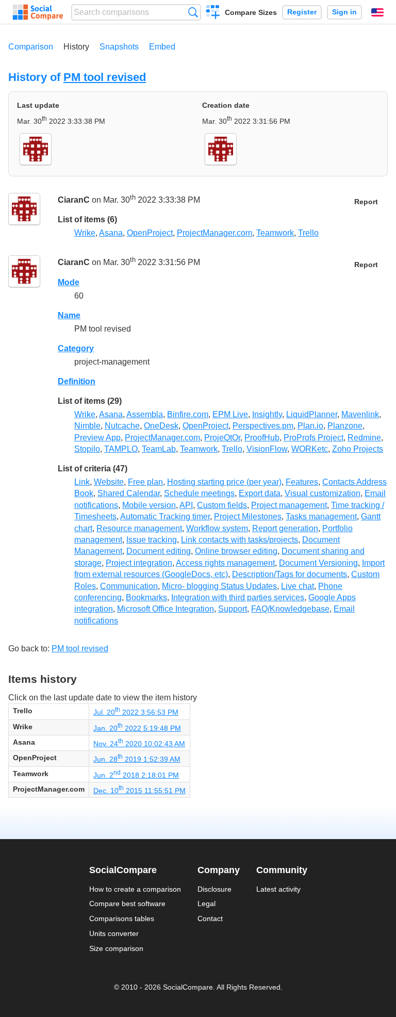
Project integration (139, 563)
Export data (259, 493)
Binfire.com (187, 414)
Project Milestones (248, 516)
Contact (210, 918)
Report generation (285, 528)
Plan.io (310, 425)
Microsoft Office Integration (165, 608)
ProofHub (261, 437)
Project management (289, 505)
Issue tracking (151, 539)
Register (302, 12)
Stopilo (87, 449)
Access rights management (225, 563)
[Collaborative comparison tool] (38, 12)
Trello (308, 232)
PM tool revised (104, 77)
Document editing (158, 551)
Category (76, 348)
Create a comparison (213, 13)
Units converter (114, 933)
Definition (76, 381)
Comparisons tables (121, 918)
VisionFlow (266, 449)
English (377, 12)
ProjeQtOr (222, 437)
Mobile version (149, 505)
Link (82, 482)
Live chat (297, 586)
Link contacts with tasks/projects (239, 539)
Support (232, 608)
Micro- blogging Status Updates (219, 586)
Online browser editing (236, 551)
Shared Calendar (128, 493)
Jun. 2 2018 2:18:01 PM (136, 775)
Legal (206, 903)
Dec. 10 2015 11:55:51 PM (139, 790)
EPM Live (230, 414)
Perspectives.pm (263, 425)
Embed (162, 46)
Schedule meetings (199, 493)
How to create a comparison (135, 889)
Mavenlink (360, 414)
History (76, 46)
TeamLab (159, 449)
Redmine (364, 437)
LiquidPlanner (311, 414)
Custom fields (222, 505)
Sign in (344, 12)
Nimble (87, 425)
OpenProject (150, 232)
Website (109, 482)
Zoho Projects (357, 449)
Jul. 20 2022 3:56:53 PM (135, 712)
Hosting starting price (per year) (224, 482)
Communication (129, 586)
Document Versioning (318, 563)
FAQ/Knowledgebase (290, 608)
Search (193, 12)
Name (69, 315)
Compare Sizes (251, 12)
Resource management (139, 528)
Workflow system (217, 528)
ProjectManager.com (214, 232)
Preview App (97, 437)
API (186, 505)
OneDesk (161, 425)
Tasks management (321, 516)
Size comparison (116, 948)
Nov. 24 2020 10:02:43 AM (139, 744)
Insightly (267, 414)
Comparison (30, 46)
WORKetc (309, 449)
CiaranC (74, 199)
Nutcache (122, 425)
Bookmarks (146, 597)
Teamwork (275, 232)
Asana (111, 232)
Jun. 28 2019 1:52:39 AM (136, 759)
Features (302, 482)
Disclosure (214, 889)
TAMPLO (121, 449)
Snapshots (119, 46)
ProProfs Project (313, 437)
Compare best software (127, 903)
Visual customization (322, 493)
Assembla (144, 414)
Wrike (84, 232)
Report (366, 202)
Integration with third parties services (237, 597)
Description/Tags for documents (289, 574)
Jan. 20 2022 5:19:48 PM (137, 728)
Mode (68, 282)
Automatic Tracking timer (165, 516)
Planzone (344, 425)
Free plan (145, 482)
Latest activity (278, 889)
